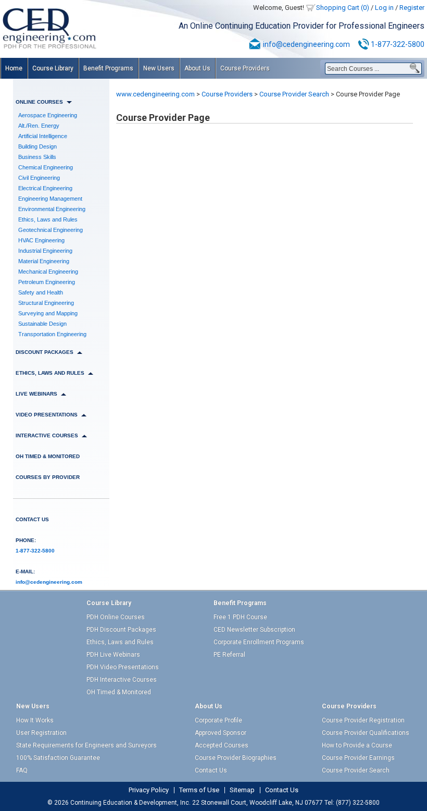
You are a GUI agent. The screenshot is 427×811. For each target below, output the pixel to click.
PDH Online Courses (115, 617)
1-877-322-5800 (397, 44)
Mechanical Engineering (48, 271)
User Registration (41, 732)
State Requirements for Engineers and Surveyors (86, 745)
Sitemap (242, 790)
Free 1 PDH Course (240, 617)
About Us (197, 68)
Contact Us (32, 519)
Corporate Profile (218, 720)
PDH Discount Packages (121, 629)
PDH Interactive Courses (121, 679)
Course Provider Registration (363, 720)
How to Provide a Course (357, 745)
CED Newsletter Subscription (254, 629)
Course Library (52, 68)
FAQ (22, 770)
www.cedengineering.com (155, 94)
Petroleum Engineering (46, 282)
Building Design (37, 146)
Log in (384, 7)
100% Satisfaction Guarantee (58, 757)
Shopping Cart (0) (342, 7)
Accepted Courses (221, 745)
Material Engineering (43, 261)
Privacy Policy (149, 790)
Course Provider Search (294, 94)
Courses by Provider (48, 477)
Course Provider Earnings (358, 757)
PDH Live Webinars (113, 654)
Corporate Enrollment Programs (259, 642)
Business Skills (37, 157)
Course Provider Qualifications (365, 732)
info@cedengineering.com (306, 44)
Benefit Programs (108, 68)
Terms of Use (199, 790)
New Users (158, 68)
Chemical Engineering (45, 167)
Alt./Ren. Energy (38, 125)
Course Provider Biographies (236, 757)
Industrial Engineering (45, 251)
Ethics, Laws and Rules (48, 219)
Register (411, 7)
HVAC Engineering (41, 240)
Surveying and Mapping (48, 313)
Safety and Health (40, 292)
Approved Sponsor (220, 732)
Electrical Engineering (45, 188)
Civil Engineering (39, 178)
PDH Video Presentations (122, 667)
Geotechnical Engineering (50, 230)
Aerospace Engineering (47, 115)
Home (13, 68)
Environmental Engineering (51, 209)
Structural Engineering (46, 303)
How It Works (35, 720)
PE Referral (229, 654)
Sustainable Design (42, 324)
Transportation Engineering (52, 334)
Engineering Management (50, 198)
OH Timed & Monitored (48, 456)
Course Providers (245, 68)
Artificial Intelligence (42, 136)
